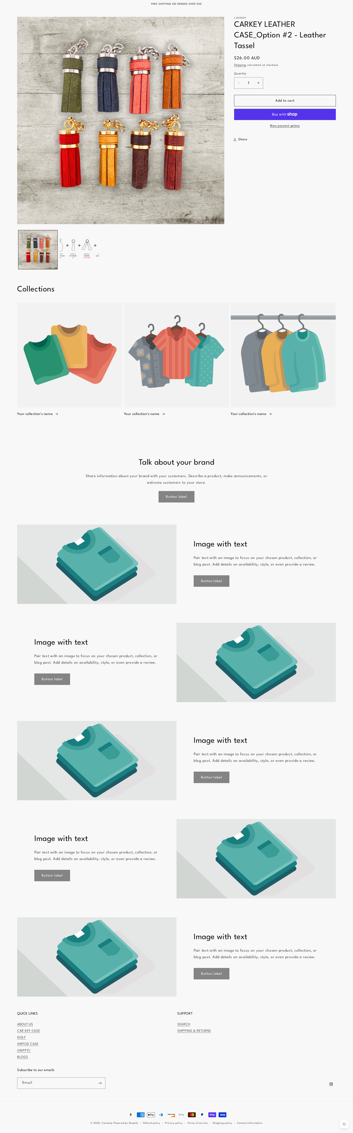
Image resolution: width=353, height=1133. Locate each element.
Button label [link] (176, 497)
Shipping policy (222, 1123)
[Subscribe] (99, 1083)
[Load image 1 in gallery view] (37, 249)
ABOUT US (25, 1024)
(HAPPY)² (24, 1050)
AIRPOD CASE (28, 1044)
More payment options (285, 126)
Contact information (250, 1123)
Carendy (107, 1123)
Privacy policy (174, 1123)
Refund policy (151, 1123)
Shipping (240, 65)
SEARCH (183, 1024)
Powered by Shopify (126, 1123)
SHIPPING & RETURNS (194, 1031)
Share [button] (242, 139)
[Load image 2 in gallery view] (79, 249)
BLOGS (22, 1057)
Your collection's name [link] (35, 414)
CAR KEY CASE (28, 1031)
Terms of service (198, 1123)
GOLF (21, 1037)
